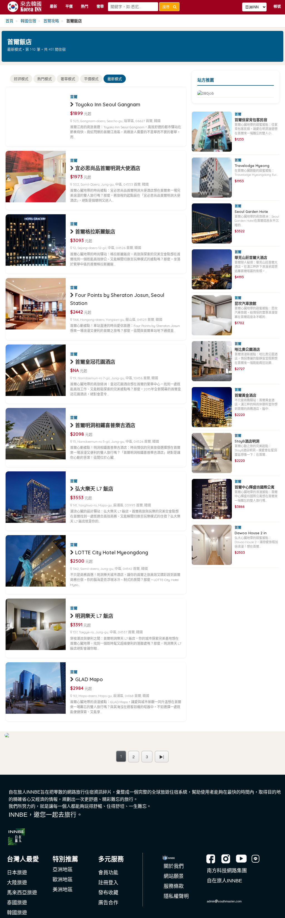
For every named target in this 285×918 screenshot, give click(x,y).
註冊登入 (108, 882)
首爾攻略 (51, 20)
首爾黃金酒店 (245, 395)
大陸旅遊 (17, 882)
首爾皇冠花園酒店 (95, 362)
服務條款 (174, 886)
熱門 (84, 6)
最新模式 (114, 79)
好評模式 (21, 79)
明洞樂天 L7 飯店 (94, 616)
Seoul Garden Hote (251, 211)
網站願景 (174, 876)
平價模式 (91, 79)
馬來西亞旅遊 (22, 892)
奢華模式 (68, 79)
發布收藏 (108, 892)
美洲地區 (63, 889)
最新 (53, 6)
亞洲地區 (63, 869)
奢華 (100, 6)
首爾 (73, 96)
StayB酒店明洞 (247, 441)
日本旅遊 (17, 872)
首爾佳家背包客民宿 (251, 119)
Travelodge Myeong (252, 165)
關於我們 (174, 866)
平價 (69, 6)
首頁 (9, 20)
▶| (161, 756)
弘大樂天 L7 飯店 (94, 489)
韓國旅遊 (17, 912)
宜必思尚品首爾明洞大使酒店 (107, 168)
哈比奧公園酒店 (247, 349)
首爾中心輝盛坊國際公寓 (254, 487)
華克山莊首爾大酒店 (251, 257)
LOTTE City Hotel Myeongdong (111, 552)
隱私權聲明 (176, 896)
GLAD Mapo (89, 679)
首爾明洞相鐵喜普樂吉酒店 (105, 425)
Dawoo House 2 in (251, 533)
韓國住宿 (28, 20)
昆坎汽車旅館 (245, 303)
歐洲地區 (63, 879)
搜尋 (167, 6)
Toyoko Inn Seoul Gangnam (107, 104)
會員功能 (108, 872)
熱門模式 (44, 79)
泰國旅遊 (17, 902)
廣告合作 (108, 902)
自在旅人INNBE (224, 880)
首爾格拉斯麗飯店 (95, 231)
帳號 (277, 6)
